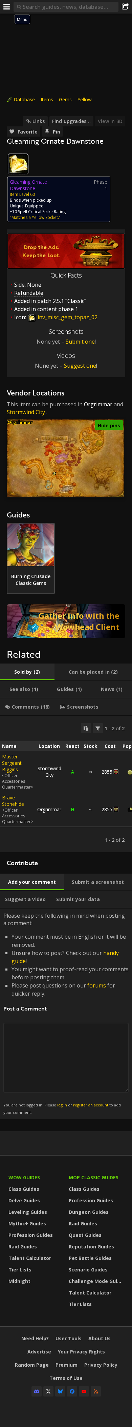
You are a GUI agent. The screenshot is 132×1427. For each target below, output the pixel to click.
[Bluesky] (60, 1391)
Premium (67, 1365)
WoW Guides (24, 1177)
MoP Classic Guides (93, 1177)
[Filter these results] (98, 728)
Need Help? (35, 1338)
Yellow (85, 99)
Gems (65, 99)
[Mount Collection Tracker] (66, 621)
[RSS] (96, 1391)
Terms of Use (66, 1378)
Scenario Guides (88, 1269)
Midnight (19, 1281)
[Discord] (36, 1391)
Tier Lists (19, 1269)
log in (62, 1104)
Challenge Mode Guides (97, 1281)
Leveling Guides (27, 1212)
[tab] (27, 672)
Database (24, 99)
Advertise (39, 1351)
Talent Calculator (29, 1258)
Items (47, 99)
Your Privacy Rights (81, 1351)
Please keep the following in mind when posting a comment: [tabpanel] (66, 1013)
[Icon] (18, 164)
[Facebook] (72, 1391)
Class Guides (23, 1189)
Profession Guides (30, 1235)
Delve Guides (24, 1200)
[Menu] (7, 7)
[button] (54, 473)
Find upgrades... (71, 121)
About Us (99, 1338)
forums (96, 985)
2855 (107, 772)
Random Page (32, 1365)
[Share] (125, 7)
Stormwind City (26, 412)
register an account (90, 1104)
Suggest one (80, 365)
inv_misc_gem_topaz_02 (66, 317)
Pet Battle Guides (90, 1258)
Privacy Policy (100, 1365)
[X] (48, 1391)
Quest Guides (85, 1235)
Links (38, 121)
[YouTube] (84, 1391)
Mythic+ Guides (27, 1223)
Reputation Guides (91, 1246)
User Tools (69, 1338)
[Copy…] (86, 728)
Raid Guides (22, 1246)
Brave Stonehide (13, 800)
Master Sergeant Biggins (12, 763)
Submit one (80, 341)
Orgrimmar (98, 404)
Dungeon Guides (89, 1212)
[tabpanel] (66, 784)
